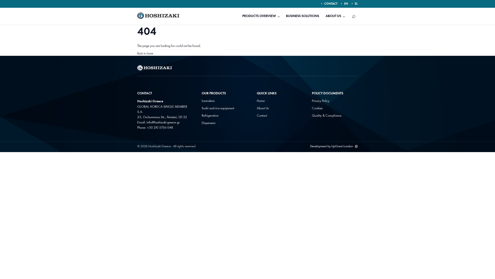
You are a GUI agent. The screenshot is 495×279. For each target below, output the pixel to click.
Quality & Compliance (326, 115)
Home (261, 101)
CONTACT (330, 4)
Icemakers (208, 101)
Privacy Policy (320, 101)
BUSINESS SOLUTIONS (302, 16)
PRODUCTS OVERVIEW (259, 16)
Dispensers (208, 123)
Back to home (145, 53)
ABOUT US (333, 16)
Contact (262, 115)
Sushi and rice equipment (218, 108)
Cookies (317, 108)
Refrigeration (210, 115)
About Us (263, 108)
